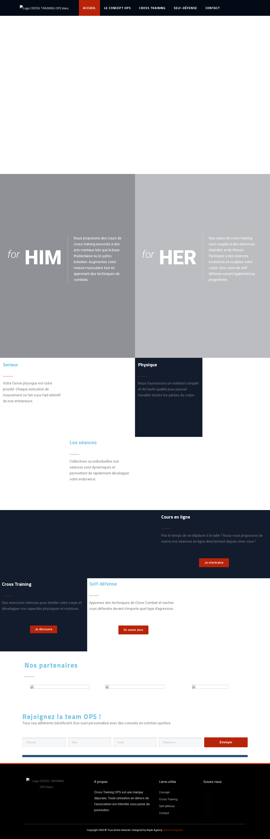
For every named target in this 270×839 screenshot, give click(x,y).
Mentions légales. (173, 830)
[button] (214, 562)
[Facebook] (208, 794)
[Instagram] (208, 804)
